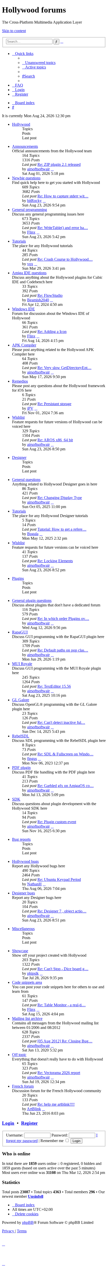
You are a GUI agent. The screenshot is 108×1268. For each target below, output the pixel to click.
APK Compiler (24, 345)
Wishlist (18, 417)
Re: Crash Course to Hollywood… (65, 259)
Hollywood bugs (25, 861)
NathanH (34, 884)
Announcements (25, 146)
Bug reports (21, 839)
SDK (16, 799)
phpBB (28, 1222)
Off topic (19, 1054)
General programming (29, 209)
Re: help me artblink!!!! (56, 1104)
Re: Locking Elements (55, 561)
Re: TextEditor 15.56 (54, 686)
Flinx (31, 232)
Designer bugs (23, 893)
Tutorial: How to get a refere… (61, 529)
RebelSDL (20, 736)
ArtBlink (34, 1109)
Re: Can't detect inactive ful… (61, 722)
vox (30, 264)
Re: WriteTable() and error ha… (62, 228)
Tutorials (19, 241)
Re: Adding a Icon (52, 331)
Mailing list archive (27, 1018)
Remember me (52, 1141)
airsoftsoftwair (38, 169)
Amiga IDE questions (29, 273)
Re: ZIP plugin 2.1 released (59, 164)
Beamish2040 (38, 300)
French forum (23, 1086)
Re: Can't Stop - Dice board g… (62, 969)
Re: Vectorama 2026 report (58, 1073)
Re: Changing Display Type (59, 498)
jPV (30, 408)
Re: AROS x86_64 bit (55, 440)
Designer (19, 457)
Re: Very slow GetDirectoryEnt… (64, 368)
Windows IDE (23, 309)
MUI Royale (22, 664)
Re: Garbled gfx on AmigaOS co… (65, 786)
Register (29, 1123)
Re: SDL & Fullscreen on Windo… (65, 754)
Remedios (20, 381)
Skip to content (14, 31)
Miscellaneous (23, 929)
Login (8, 1123)
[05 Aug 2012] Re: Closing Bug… (64, 1041)
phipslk (33, 973)
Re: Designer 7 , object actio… (61, 911)
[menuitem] (39, 62)
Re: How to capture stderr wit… (62, 196)
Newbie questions (26, 178)
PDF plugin (21, 767)
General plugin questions (31, 600)
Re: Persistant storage (54, 404)
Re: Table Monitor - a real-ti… (61, 1005)
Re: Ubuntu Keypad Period (59, 879)
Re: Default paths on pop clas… (62, 650)
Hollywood (21, 124)
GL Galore (20, 700)
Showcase (20, 951)
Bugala (32, 534)
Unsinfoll (35, 1196)
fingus (32, 758)
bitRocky (34, 200)
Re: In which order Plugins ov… (63, 618)
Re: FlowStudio (50, 295)
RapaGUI (20, 632)
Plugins (18, 578)
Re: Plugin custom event (56, 822)
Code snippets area (27, 982)
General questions (26, 479)
